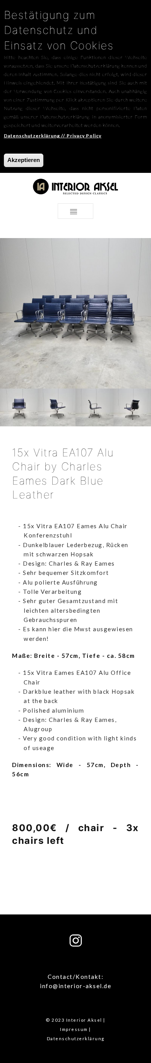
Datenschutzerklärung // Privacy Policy (52, 136)
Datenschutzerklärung (76, 1038)
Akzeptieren (23, 160)
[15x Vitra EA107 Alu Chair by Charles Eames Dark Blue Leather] (19, 406)
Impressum (74, 1029)
